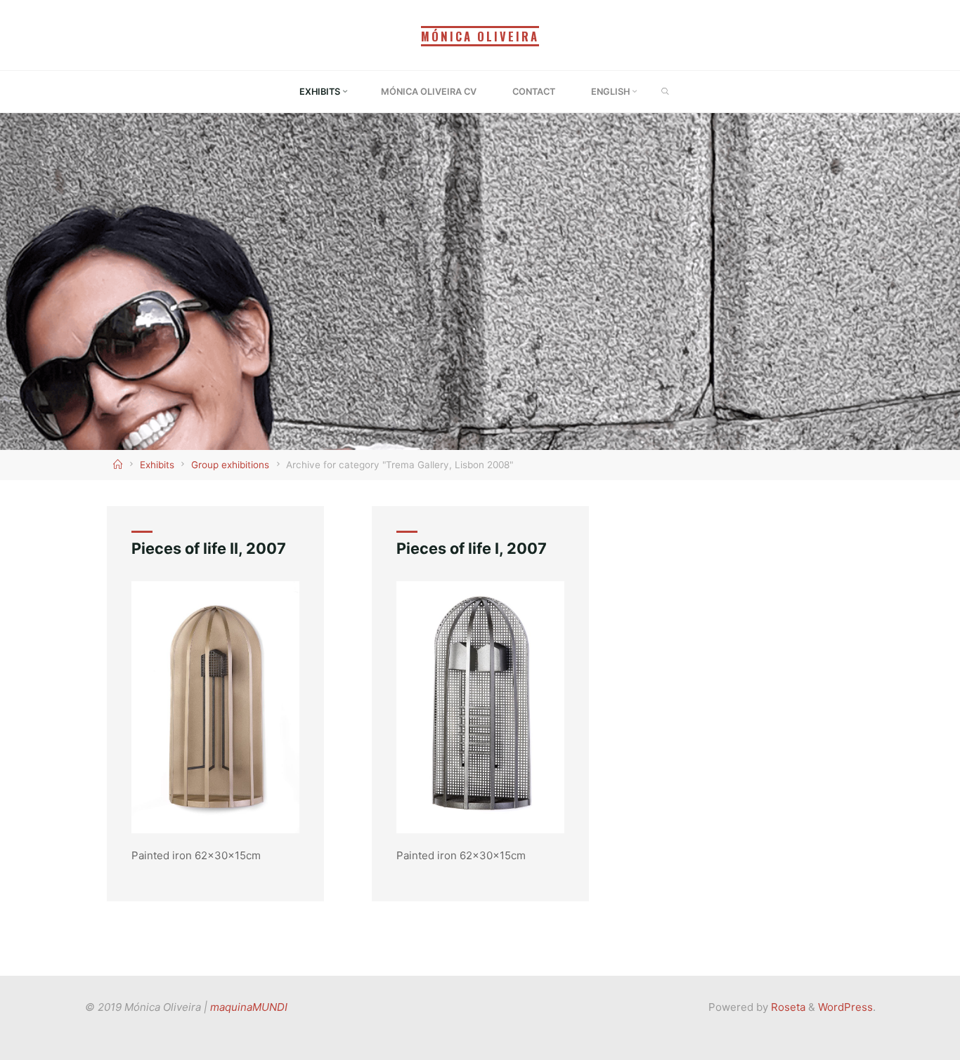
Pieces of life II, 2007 (208, 548)
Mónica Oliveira (480, 36)
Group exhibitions (230, 464)
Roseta (786, 1007)
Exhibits (157, 464)
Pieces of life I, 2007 (471, 548)
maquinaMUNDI (248, 1007)
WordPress (845, 1007)
